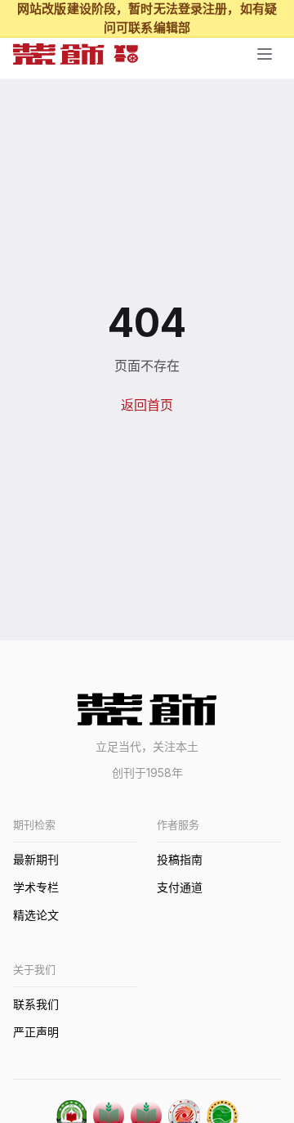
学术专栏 (36, 887)
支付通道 (180, 887)
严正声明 (36, 1032)
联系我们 (36, 1004)
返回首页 (147, 405)
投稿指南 (180, 859)
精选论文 (36, 915)
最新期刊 (36, 859)
